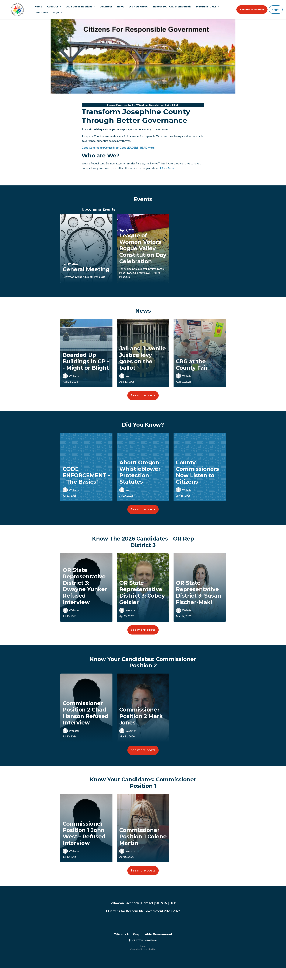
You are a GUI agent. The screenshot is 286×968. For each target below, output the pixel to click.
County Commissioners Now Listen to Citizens (197, 472)
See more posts (143, 395)
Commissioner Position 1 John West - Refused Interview (84, 833)
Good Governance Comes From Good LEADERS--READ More (118, 147)
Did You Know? (138, 6)
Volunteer (106, 6)
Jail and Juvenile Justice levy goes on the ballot (142, 358)
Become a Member (252, 9)
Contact (147, 903)
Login (275, 9)
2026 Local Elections (79, 6)
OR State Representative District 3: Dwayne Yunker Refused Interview (85, 586)
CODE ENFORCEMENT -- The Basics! (86, 475)
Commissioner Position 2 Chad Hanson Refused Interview (86, 713)
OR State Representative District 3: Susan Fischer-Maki (198, 592)
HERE (175, 105)
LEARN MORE (167, 168)
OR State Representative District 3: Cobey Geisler (142, 592)
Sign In (57, 12)
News (120, 6)
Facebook (131, 903)
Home (38, 6)
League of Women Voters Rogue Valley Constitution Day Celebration (142, 248)
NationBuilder (149, 949)
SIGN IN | (162, 903)
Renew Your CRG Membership (172, 6)
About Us (53, 6)
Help (173, 903)
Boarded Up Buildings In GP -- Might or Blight (86, 361)
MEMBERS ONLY (206, 6)
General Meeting (86, 269)
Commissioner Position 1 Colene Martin (143, 836)
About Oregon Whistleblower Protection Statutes (140, 472)
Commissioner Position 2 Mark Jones (141, 716)
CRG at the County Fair (192, 364)
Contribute (41, 12)
